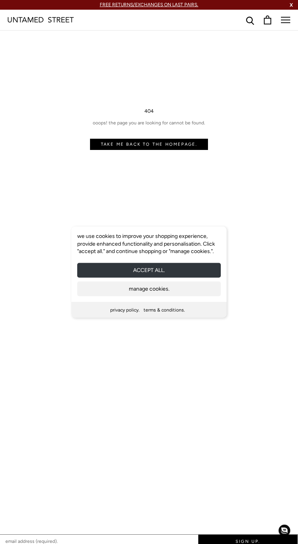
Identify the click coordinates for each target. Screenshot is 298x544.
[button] (284, 530)
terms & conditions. (164, 309)
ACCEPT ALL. (149, 270)
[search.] (250, 20)
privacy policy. (125, 309)
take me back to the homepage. (149, 144)
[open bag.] (267, 19)
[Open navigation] (285, 20)
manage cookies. (149, 288)
